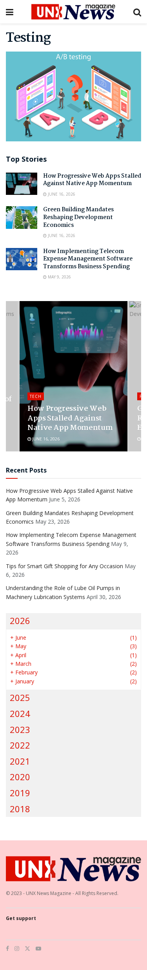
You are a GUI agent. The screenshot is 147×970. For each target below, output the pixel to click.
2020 (20, 777)
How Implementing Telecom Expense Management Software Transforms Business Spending (87, 259)
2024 (20, 713)
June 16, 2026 (61, 194)
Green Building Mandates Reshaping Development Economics (78, 217)
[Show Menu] (9, 11)
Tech (36, 396)
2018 (20, 809)
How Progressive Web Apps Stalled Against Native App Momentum (92, 180)
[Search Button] (137, 11)
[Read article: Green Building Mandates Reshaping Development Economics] (21, 217)
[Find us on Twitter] (27, 948)
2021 (20, 761)
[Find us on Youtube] (38, 948)
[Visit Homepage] (73, 12)
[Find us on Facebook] (7, 948)
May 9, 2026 (59, 277)
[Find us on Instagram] (17, 948)
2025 (20, 697)
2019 (20, 793)
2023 (20, 729)
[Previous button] (12, 376)
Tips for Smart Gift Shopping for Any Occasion (64, 566)
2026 (20, 620)
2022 (20, 745)
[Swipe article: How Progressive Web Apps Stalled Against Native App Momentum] (73, 376)
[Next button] (135, 376)
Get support (21, 918)
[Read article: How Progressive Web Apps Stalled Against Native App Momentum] (21, 184)
